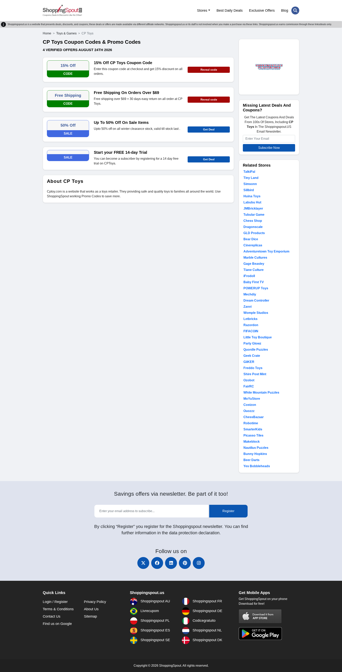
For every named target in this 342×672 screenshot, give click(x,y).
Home (47, 33)
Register (228, 511)
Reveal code (208, 69)
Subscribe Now (269, 147)
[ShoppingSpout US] (62, 10)
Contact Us (51, 616)
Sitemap (90, 616)
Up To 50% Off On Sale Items (121, 122)
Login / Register (55, 602)
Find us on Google (57, 624)
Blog (284, 10)
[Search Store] (295, 10)
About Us (91, 609)
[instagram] (199, 563)
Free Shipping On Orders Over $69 (126, 92)
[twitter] (143, 563)
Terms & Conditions (58, 609)
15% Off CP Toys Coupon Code (123, 63)
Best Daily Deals (230, 10)
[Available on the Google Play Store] (260, 633)
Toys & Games (66, 33)
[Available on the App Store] (260, 616)
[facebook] (157, 563)
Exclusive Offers (262, 10)
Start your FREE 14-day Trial (120, 152)
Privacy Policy (95, 602)
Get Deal (209, 129)
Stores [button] (202, 10)
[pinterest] (185, 563)
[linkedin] (171, 563)
